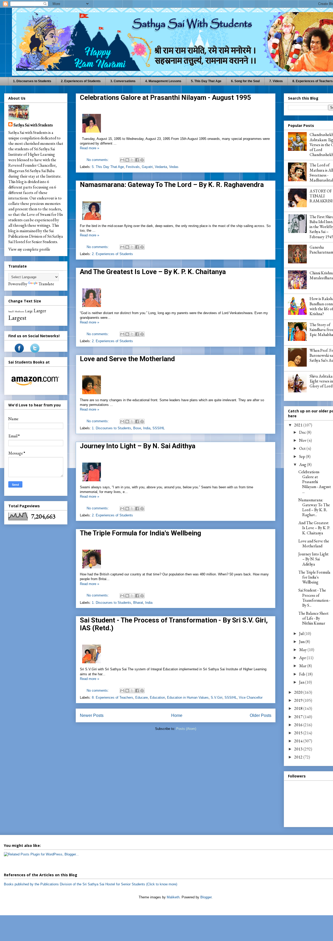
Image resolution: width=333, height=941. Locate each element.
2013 (298, 749)
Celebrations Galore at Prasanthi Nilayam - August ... (314, 482)
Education (157, 697)
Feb (302, 674)
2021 (298, 425)
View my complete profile (29, 249)
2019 (298, 700)
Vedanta (161, 167)
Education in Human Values (188, 697)
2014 (298, 741)
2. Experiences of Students (81, 81)
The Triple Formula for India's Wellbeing (140, 533)
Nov (303, 440)
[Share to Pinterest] (142, 160)
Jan (302, 682)
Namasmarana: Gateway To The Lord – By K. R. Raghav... (314, 507)
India (146, 428)
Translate (46, 284)
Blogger (206, 897)
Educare (141, 697)
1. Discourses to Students (32, 81)
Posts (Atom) (186, 729)
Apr (303, 657)
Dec (303, 432)
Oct (302, 448)
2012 (298, 757)
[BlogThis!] (127, 160)
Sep (302, 456)
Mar (303, 666)
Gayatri (147, 167)
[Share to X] (132, 160)
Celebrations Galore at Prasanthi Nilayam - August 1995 (165, 97)
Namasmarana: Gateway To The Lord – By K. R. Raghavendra (172, 185)
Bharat (138, 603)
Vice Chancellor (250, 697)
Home (176, 715)
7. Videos (276, 81)
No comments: (98, 160)
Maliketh (173, 897)
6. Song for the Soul (245, 81)
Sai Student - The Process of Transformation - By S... (314, 597)
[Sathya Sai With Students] (19, 351)
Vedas (173, 167)
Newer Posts (92, 715)
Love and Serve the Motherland (127, 359)
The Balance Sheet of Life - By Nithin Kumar (313, 618)
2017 (298, 716)
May (303, 649)
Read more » (89, 148)
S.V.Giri (216, 697)
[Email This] (122, 160)
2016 (298, 725)
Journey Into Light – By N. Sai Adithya (137, 446)
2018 (298, 708)
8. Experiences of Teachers (112, 697)
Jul (301, 633)
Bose (137, 428)
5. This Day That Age (206, 81)
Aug (303, 464)
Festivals (133, 167)
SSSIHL (158, 428)
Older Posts (260, 715)
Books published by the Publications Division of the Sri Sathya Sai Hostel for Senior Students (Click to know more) (90, 884)
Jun (302, 641)
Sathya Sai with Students (33, 125)
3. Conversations (123, 81)
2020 (298, 692)
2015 (298, 733)
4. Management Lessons (163, 81)
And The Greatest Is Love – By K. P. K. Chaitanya (153, 272)
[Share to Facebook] (137, 160)
